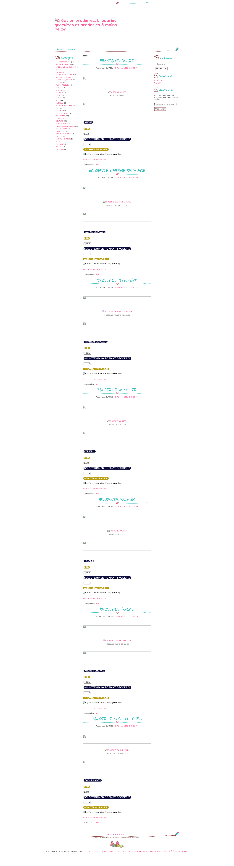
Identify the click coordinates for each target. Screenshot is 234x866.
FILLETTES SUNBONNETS (65, 126)
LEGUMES (59, 111)
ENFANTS (59, 72)
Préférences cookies (178, 851)
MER (57, 108)
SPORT (58, 90)
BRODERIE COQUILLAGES (117, 719)
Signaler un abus (117, 851)
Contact (71, 49)
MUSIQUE (59, 103)
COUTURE (59, 121)
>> (123, 834)
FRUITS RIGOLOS (62, 85)
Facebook (158, 80)
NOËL (58, 100)
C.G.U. (130, 851)
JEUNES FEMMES (62, 113)
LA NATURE (60, 118)
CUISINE (59, 82)
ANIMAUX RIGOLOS (63, 64)
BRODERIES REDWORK (65, 77)
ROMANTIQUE (61, 123)
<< (108, 834)
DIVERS (58, 70)
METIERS (59, 147)
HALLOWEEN (60, 116)
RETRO (58, 141)
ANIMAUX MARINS (63, 139)
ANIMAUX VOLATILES (64, 75)
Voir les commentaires (94, 160)
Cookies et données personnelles (150, 851)
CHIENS (58, 136)
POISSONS (60, 149)
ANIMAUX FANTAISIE (64, 80)
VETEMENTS (60, 144)
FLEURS (58, 88)
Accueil (60, 49)
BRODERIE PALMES (117, 499)
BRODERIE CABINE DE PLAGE (117, 170)
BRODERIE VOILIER (117, 390)
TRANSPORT (60, 131)
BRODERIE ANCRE (117, 61)
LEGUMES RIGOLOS (63, 62)
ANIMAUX (59, 93)
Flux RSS (157, 83)
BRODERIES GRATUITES (65, 67)
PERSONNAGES (61, 129)
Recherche (161, 68)
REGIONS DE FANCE (63, 134)
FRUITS (58, 98)
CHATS (58, 95)
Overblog (135, 838)
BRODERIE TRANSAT (117, 280)
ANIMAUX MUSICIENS (64, 106)
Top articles (90, 851)
